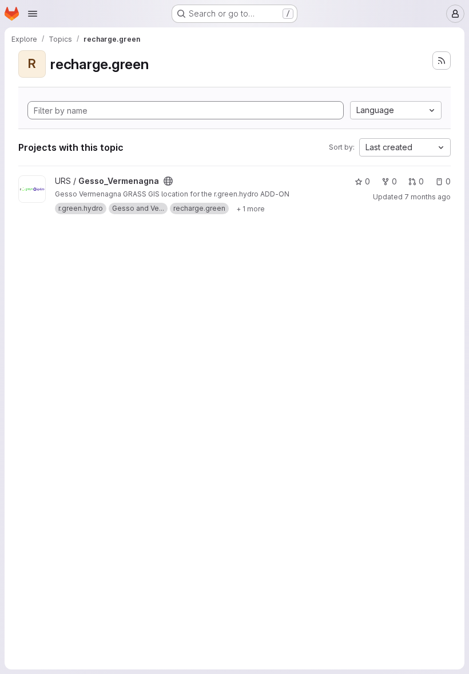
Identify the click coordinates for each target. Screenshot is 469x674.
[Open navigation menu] (32, 14)
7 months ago (427, 196)
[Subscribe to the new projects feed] (441, 60)
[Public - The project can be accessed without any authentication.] (168, 181)
